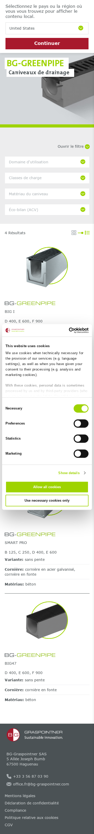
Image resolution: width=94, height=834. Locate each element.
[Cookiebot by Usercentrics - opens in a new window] (67, 330)
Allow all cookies (47, 487)
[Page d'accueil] (47, 735)
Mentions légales (20, 795)
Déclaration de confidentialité (32, 803)
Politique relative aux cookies (31, 817)
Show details (68, 473)
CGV (9, 825)
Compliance (15, 810)
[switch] (81, 423)
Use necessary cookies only (47, 500)
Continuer (47, 43)
